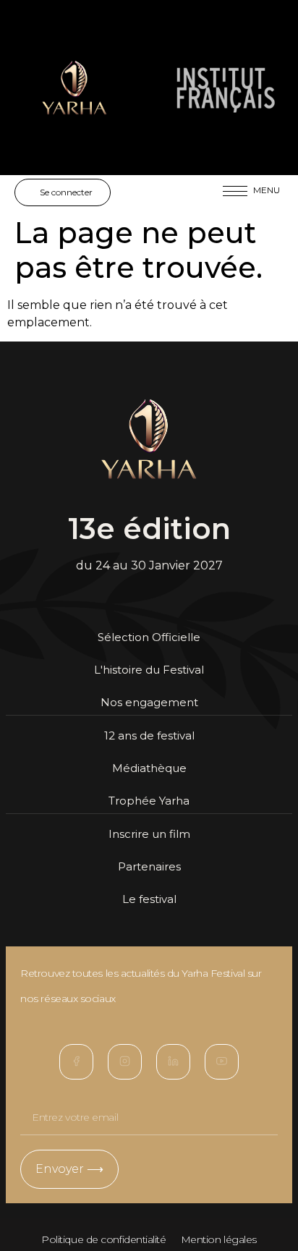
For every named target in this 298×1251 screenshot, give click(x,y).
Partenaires (149, 866)
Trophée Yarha (149, 800)
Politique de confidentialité (103, 1239)
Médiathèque (149, 768)
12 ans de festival (149, 735)
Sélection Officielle (149, 637)
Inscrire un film (149, 834)
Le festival (149, 899)
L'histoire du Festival (149, 670)
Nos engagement (149, 702)
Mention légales (219, 1239)
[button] (235, 196)
